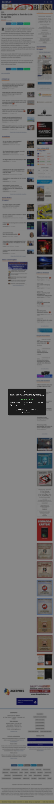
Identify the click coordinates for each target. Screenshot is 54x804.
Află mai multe (35, 397)
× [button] (44, 390)
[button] (27, 399)
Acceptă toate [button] (21, 409)
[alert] (27, 402)
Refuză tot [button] (33, 409)
